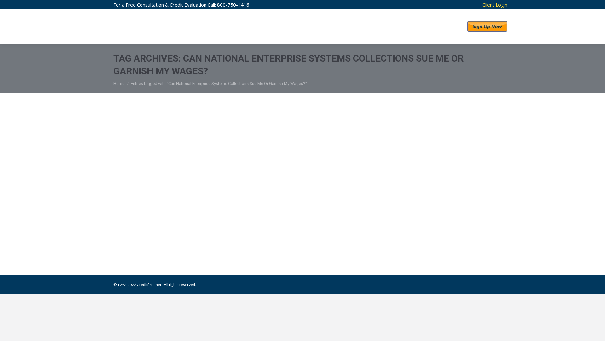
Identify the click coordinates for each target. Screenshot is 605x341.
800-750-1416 (233, 5)
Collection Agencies (138, 242)
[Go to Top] (595, 331)
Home (118, 83)
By (221, 242)
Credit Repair (168, 242)
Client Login (494, 5)
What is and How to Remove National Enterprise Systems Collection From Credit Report (291, 229)
